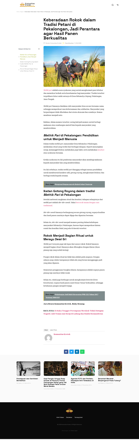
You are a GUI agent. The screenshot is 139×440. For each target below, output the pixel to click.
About (46, 330)
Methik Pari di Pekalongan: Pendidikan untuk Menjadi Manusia (28, 57)
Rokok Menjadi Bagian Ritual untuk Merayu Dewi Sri (29, 70)
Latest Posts (53, 330)
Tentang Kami (78, 417)
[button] (39, 49)
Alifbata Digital (74, 430)
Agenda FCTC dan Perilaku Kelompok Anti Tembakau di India (82, 380)
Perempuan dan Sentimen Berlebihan (27, 380)
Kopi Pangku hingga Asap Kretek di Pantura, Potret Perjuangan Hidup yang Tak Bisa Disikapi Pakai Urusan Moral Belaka (55, 382)
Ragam (22, 11)
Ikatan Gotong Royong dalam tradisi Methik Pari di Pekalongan (29, 64)
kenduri (101, 150)
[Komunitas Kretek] (48, 341)
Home (18, 11)
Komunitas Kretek (62, 334)
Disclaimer (69, 417)
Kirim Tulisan (60, 417)
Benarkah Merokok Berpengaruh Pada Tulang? (109, 380)
